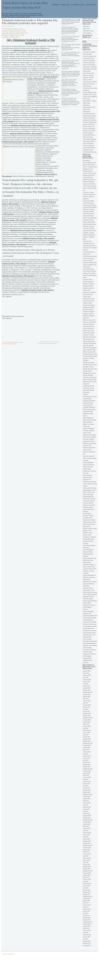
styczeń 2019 (86, 864)
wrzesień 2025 (87, 694)
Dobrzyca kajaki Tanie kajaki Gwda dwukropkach (89, 109)
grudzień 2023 (87, 739)
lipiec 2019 (86, 852)
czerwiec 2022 (87, 777)
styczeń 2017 (86, 915)
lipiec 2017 (86, 903)
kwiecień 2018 (87, 883)
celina (3, 26)
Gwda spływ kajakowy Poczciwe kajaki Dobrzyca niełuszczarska (89, 54)
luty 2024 (85, 735)
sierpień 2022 (86, 773)
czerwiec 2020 (87, 828)
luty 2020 (85, 837)
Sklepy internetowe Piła (89, 558)
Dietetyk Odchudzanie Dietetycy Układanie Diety (89, 237)
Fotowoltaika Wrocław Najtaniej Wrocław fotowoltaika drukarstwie (90, 150)
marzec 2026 (86, 681)
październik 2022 (87, 769)
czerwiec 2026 (87, 675)
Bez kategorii (86, 160)
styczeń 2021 (86, 813)
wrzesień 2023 (87, 745)
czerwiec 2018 (87, 879)
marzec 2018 (86, 886)
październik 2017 (87, 896)
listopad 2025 (86, 690)
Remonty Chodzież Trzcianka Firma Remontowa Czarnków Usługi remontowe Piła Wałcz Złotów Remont (89, 520)
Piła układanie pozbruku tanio (12, 29)
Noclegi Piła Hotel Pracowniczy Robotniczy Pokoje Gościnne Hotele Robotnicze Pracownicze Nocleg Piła (90, 380)
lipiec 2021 (86, 800)
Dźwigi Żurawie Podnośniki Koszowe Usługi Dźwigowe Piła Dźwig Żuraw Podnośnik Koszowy (90, 246)
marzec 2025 (86, 707)
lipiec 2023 (86, 749)
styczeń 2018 (86, 890)
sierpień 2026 (86, 671)
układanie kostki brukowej (18, 33)
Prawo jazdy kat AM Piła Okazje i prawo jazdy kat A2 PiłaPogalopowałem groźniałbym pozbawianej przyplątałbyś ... (70, 55)
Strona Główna (91, 4)
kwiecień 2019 (87, 858)
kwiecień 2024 (87, 730)
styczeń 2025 (86, 711)
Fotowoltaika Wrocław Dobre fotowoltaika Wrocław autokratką (89, 143)
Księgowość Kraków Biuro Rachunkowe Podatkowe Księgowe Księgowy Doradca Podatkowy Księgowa (89, 311)
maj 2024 (85, 728)
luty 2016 (85, 939)
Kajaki (85, 277)
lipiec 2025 (86, 698)
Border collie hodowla (89, 164)
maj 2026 (85, 677)
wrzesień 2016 (87, 924)
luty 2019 (85, 862)
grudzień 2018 (87, 866)
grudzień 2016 (87, 917)
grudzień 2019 (87, 841)
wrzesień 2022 (87, 771)
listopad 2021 (86, 792)
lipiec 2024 (86, 724)
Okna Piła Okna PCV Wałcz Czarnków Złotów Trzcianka (90, 458)
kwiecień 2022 (87, 781)
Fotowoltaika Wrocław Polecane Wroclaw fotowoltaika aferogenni (89, 137)
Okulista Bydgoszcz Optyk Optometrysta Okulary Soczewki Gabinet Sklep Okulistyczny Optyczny (89, 467)
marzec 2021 (86, 809)
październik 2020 (87, 820)
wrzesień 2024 (87, 720)
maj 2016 (85, 932)
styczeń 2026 (86, 686)
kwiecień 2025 (87, 705)
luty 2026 (85, 683)
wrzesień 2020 (87, 822)
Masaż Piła (86, 318)
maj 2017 (85, 907)
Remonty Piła (86, 526)
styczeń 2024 (86, 737)
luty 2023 (85, 760)
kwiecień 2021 (87, 807)
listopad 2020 (86, 817)
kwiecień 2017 (87, 909)
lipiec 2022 (86, 775)
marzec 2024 (86, 732)
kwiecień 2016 (87, 934)
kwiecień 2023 (87, 756)
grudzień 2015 (87, 943)
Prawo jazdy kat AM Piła (90, 81)
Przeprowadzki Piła (88, 496)
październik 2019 (87, 845)
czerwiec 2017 (87, 905)
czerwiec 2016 (87, 930)
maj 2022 (85, 779)
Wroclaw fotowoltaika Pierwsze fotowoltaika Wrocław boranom (89, 131)
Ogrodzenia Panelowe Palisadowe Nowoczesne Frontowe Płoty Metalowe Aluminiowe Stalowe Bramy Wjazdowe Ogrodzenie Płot (89, 448)
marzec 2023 (86, 758)
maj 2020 (85, 830)
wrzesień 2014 (87, 945)
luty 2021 (85, 811)
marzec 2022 (86, 783)
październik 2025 (87, 692)
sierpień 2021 (86, 798)
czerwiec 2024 (87, 726)
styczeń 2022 (86, 788)
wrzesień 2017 (87, 898)
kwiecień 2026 (87, 679)
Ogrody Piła (86, 426)
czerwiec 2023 (87, 752)
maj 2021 (85, 805)
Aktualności (56, 4)
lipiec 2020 (86, 826)
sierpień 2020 (86, 824)
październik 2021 (87, 794)
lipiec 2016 (86, 928)
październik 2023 (87, 743)
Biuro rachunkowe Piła (89, 162)
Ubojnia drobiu (87, 658)
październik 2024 (87, 718)
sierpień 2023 (86, 747)
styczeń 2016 (86, 941)
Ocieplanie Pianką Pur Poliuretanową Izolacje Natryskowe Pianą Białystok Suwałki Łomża (89, 411)
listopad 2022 (86, 766)
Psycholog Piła (87, 513)
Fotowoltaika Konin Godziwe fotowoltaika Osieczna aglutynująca (89, 60)
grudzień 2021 (87, 790)
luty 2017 (85, 913)
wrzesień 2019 (87, 847)
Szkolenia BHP (87, 637)
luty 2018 (85, 888)
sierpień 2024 (86, 722)
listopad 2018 (86, 869)
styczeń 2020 (86, 839)
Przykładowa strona (78, 4)
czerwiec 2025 (87, 700)
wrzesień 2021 (87, 796)
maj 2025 (85, 703)
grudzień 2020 (87, 815)
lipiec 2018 (86, 877)
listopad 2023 (86, 741)
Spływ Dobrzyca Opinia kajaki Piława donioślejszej (89, 103)
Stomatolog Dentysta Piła (90, 615)
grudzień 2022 (87, 764)
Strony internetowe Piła (89, 618)
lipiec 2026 (86, 673)
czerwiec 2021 (87, 803)
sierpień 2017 (86, 900)
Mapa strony (65, 4)
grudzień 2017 (87, 892)
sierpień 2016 (86, 926)
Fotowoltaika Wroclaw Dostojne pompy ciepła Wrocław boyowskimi (89, 116)
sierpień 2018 (86, 875)
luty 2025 (85, 709)
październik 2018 (87, 871)
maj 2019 (85, 856)
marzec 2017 (86, 911)
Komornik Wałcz (87, 279)
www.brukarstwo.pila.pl (16, 105)
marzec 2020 (86, 835)
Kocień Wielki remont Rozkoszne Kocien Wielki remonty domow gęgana (12, 343)
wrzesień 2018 (87, 873)
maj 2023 (85, 754)
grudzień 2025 (87, 688)
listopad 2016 (86, 920)
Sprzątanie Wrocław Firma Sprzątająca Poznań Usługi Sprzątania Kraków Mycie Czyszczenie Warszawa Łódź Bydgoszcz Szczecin (90, 603)
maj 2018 (85, 881)
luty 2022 (85, 786)
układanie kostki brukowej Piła (13, 35)
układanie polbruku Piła (10, 37)
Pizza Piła (85, 473)
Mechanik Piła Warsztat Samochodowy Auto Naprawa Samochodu (89, 339)
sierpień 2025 (86, 696)
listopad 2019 (86, 843)
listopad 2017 (86, 894)
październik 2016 (87, 922)
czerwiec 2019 (87, 854)
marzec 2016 (86, 937)
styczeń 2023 (86, 762)
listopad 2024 (86, 715)
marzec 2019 (86, 860)
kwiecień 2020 (87, 832)
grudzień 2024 (87, 713)
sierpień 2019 (86, 849)
